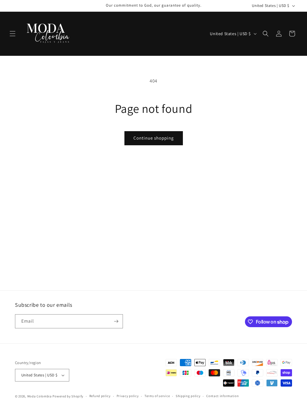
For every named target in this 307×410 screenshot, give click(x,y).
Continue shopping (153, 138)
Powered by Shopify (67, 396)
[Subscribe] (116, 321)
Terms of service (157, 396)
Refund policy (100, 396)
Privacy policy (128, 396)
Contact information (222, 396)
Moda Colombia (39, 396)
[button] (12, 33)
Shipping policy (188, 396)
